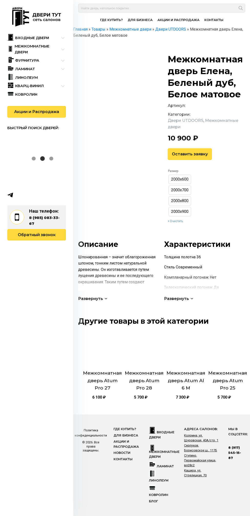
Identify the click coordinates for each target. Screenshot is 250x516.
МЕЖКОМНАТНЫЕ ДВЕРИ (164, 454)
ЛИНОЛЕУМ (158, 480)
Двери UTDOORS (185, 120)
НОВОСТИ (122, 453)
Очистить (176, 221)
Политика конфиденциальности (91, 432)
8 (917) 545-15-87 (234, 453)
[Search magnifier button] (241, 8)
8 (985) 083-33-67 (44, 220)
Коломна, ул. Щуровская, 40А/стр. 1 (201, 438)
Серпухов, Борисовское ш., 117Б (200, 448)
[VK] (20, 195)
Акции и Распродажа (36, 111)
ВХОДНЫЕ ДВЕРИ (161, 434)
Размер (173, 171)
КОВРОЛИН (158, 495)
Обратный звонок (37, 234)
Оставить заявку (190, 154)
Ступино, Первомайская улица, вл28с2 (200, 460)
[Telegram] (10, 195)
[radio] (180, 179)
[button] (93, 298)
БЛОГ (153, 501)
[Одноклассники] (29, 195)
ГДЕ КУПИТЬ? (111, 20)
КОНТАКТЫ (213, 20)
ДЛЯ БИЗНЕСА (140, 20)
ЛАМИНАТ (165, 466)
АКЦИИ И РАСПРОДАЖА (178, 20)
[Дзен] (39, 195)
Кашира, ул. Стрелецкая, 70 (195, 473)
